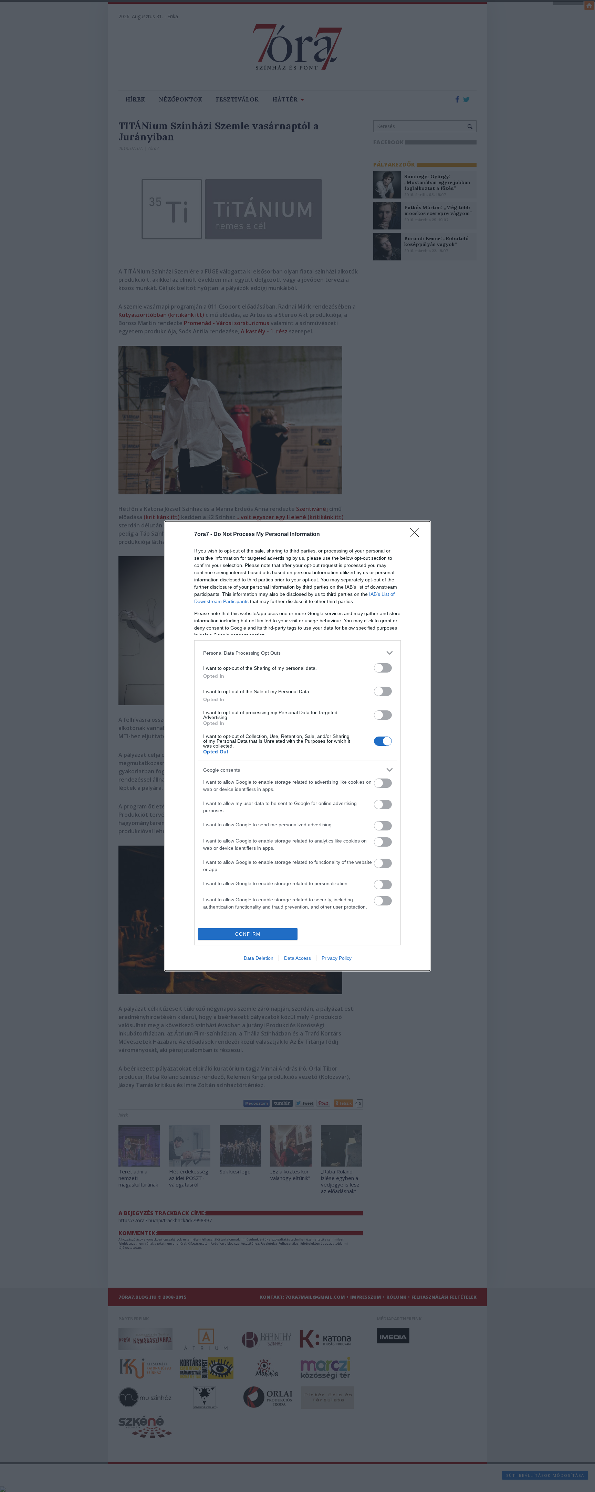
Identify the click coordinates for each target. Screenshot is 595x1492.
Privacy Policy (337, 958)
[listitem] (297, 652)
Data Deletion (258, 958)
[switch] (383, 668)
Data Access (297, 958)
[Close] (416, 534)
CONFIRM (248, 934)
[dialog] (297, 746)
